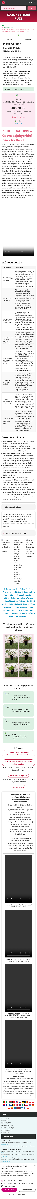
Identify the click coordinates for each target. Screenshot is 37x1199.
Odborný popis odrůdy (13, 507)
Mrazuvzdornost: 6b (24, 595)
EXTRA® (5, 1147)
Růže (3, 26)
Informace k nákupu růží (18, 775)
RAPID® (5, 1156)
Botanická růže (5, 1132)
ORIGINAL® (4, 1144)
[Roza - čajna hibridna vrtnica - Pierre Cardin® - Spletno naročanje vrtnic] (30, 1102)
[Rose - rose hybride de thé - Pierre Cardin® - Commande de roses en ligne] (7, 1105)
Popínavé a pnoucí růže (7, 1127)
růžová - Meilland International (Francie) (18, 598)
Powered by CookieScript (18, 1197)
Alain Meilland (21, 616)
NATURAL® (4, 1153)
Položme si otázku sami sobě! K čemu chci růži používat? (18, 762)
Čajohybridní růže (8, 28)
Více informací (26, 1177)
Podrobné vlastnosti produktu (15, 533)
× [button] (35, 1165)
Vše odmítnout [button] (27, 1190)
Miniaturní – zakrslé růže (7, 1129)
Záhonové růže (5, 1124)
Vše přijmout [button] (9, 1190)
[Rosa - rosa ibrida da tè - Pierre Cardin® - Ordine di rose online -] (7, 1102)
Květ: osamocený (10, 589)
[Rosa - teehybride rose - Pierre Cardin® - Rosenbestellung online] (13, 1102)
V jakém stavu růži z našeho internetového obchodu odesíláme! (18, 753)
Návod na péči (18, 787)
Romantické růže (5, 1119)
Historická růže (5, 1120)
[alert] (18, 1181)
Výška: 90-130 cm (26, 589)
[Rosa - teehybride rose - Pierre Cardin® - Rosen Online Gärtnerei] (23, 1102)
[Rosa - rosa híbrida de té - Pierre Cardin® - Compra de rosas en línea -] (33, 1105)
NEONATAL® (6, 1161)
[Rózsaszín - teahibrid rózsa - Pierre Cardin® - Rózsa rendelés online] (10, 1102)
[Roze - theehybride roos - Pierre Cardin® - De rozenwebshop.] (20, 1105)
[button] (18, 1195)
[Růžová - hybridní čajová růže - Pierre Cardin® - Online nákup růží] (20, 1102)
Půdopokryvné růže (6, 1130)
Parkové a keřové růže (7, 1125)
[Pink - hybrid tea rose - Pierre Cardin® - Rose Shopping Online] (17, 1102)
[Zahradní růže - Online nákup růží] (32, 8)
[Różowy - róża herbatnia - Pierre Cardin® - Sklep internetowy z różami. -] (26, 1105)
